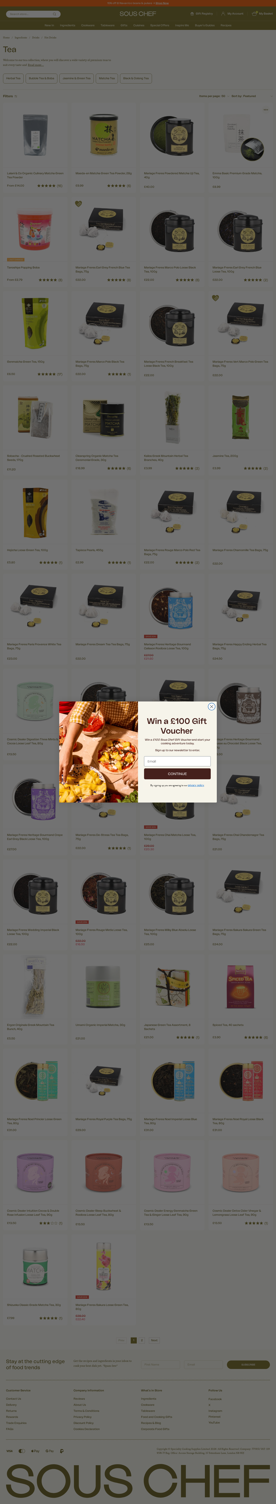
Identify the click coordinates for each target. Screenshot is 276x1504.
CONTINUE (177, 774)
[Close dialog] (211, 706)
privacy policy (196, 785)
